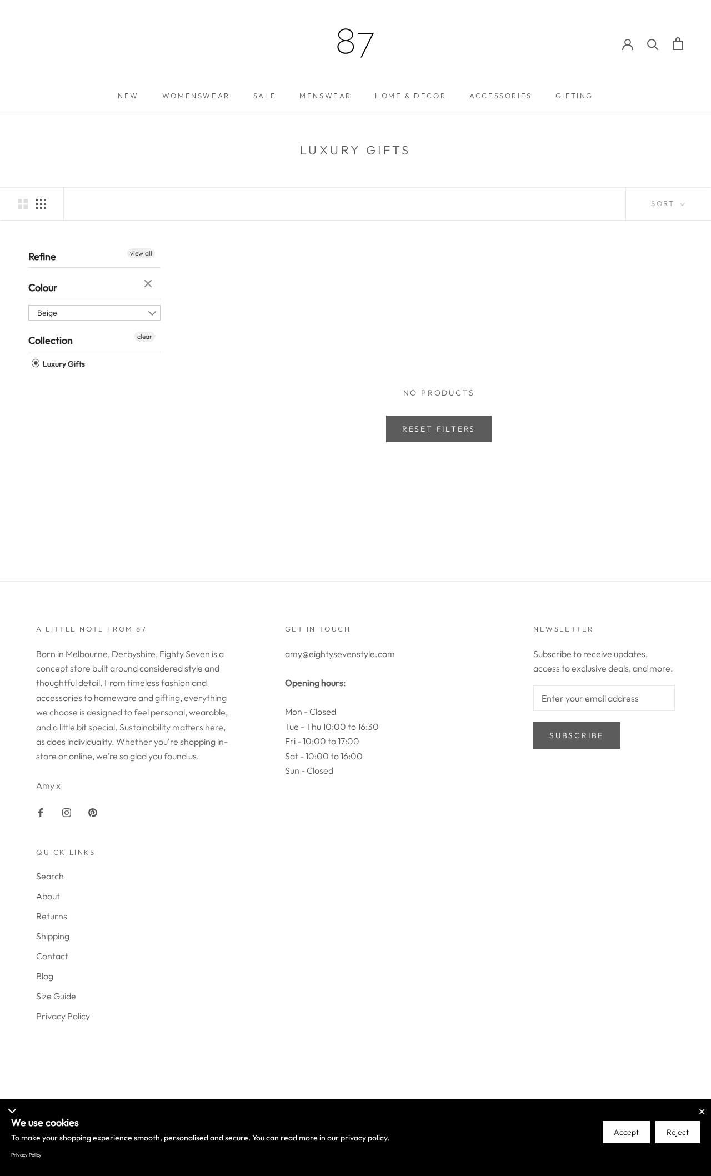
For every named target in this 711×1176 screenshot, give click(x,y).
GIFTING (574, 95)
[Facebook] (40, 811)
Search (50, 876)
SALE (264, 95)
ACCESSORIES (500, 95)
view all (141, 253)
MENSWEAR (325, 95)
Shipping (52, 936)
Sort (664, 203)
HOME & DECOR (410, 95)
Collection (50, 340)
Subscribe (576, 735)
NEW (128, 95)
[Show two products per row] (23, 203)
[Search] (653, 43)
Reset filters (438, 429)
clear (149, 284)
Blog (44, 976)
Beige (47, 313)
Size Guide (56, 996)
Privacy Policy (63, 1016)
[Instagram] (66, 811)
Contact (52, 956)
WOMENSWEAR (196, 95)
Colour (43, 287)
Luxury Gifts (63, 364)
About (48, 896)
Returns (51, 916)
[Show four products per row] (41, 203)
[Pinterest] (92, 811)
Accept (626, 1132)
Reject (678, 1132)
